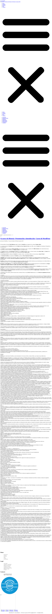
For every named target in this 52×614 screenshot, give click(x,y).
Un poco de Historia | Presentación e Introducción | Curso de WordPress (25, 238)
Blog (3, 6)
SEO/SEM (4, 117)
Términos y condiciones (7, 564)
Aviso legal (5, 563)
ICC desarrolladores (16, 612)
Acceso (5, 558)
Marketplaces (4, 230)
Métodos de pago (6, 568)
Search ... (1, 234)
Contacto (3, 7)
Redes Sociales (4, 231)
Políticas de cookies (7, 566)
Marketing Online (5, 118)
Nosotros (3, 4)
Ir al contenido (2, 0)
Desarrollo (4, 119)
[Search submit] (0, 236)
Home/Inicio (6, 554)
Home (3, 3)
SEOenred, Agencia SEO (25, 612)
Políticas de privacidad (7, 565)
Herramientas (4, 121)
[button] (26, 59)
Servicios (3, 5)
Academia (4, 122)
